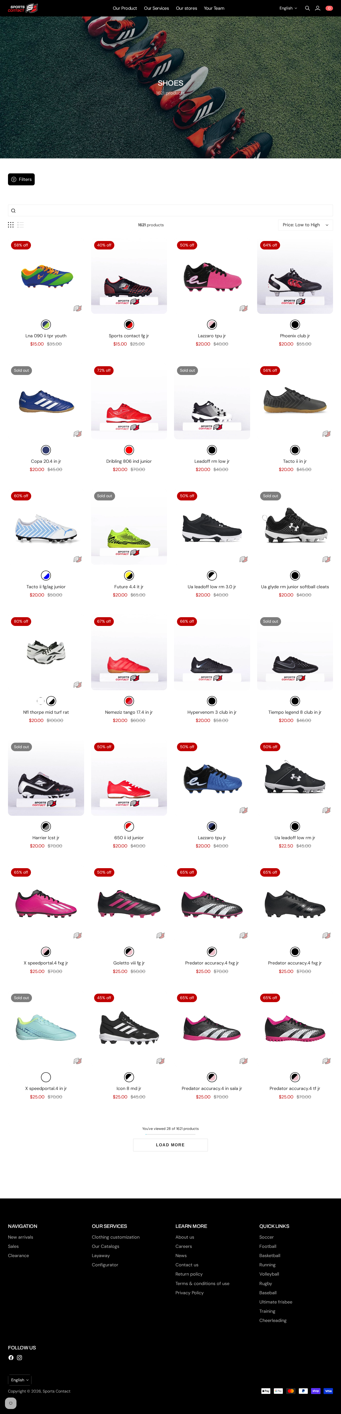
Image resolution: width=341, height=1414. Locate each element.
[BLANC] (40, 701)
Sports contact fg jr (129, 336)
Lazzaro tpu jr (212, 336)
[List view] (20, 225)
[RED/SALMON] (129, 701)
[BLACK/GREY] (46, 826)
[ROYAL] (46, 450)
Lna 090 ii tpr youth (45, 336)
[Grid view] (10, 225)
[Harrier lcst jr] (46, 778)
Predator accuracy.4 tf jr (295, 1088)
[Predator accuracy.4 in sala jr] (212, 1029)
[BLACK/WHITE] (212, 575)
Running (267, 1265)
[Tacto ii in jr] (295, 401)
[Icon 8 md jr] (129, 1029)
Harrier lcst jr (45, 838)
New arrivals (20, 1237)
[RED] (129, 450)
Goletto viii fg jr (129, 963)
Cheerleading (273, 1320)
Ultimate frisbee (275, 1302)
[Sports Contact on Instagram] (19, 1358)
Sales (13, 1246)
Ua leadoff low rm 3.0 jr (212, 587)
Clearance (18, 1256)
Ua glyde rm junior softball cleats (295, 587)
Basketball (269, 1256)
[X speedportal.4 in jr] (46, 1029)
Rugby (265, 1284)
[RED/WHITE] (129, 826)
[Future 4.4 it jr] (129, 527)
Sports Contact (56, 1391)
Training (267, 1311)
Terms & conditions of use (202, 1284)
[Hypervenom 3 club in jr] (212, 652)
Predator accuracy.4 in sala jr (212, 1088)
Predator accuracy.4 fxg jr (212, 963)
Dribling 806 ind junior (129, 461)
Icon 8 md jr (129, 1088)
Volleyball (269, 1274)
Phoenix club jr (295, 336)
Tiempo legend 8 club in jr (295, 712)
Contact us (186, 1265)
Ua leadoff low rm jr (295, 838)
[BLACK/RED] (129, 324)
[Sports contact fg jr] (129, 276)
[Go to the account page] (318, 8)
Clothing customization (116, 1237)
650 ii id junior (129, 838)
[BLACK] (295, 324)
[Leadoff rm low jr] (212, 401)
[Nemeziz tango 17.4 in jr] (129, 652)
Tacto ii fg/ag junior (46, 587)
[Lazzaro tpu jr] (212, 276)
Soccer (266, 1237)
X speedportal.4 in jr (46, 1088)
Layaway (101, 1256)
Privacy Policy (189, 1293)
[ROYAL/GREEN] (46, 324)
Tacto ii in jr (295, 461)
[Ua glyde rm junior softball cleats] (295, 527)
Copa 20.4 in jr (46, 461)
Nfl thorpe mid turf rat (46, 712)
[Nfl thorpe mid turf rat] (46, 652)
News (181, 1256)
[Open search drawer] (308, 8)
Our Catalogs (105, 1246)
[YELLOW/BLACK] (129, 575)
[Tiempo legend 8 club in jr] (295, 652)
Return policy (189, 1274)
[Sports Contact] (23, 8)
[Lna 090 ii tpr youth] (46, 276)
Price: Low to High (301, 225)
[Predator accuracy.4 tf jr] (295, 1029)
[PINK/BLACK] (212, 324)
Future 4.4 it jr (129, 587)
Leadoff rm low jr (212, 461)
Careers (183, 1246)
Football (267, 1246)
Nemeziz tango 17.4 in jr (129, 712)
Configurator (105, 1265)
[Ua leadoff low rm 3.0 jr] (212, 527)
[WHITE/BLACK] (51, 701)
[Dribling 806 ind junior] (129, 401)
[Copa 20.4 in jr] (46, 401)
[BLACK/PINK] (129, 951)
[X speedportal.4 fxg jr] (46, 903)
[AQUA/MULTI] (46, 1077)
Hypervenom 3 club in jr (212, 712)
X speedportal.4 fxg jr (46, 963)
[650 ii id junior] (129, 778)
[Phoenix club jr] (295, 276)
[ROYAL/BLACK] (212, 826)
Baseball (268, 1293)
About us (184, 1237)
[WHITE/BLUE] (46, 575)
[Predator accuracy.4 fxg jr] (212, 903)
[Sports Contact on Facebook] (11, 1358)
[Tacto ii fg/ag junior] (46, 527)
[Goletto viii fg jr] (129, 903)
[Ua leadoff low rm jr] (295, 778)
